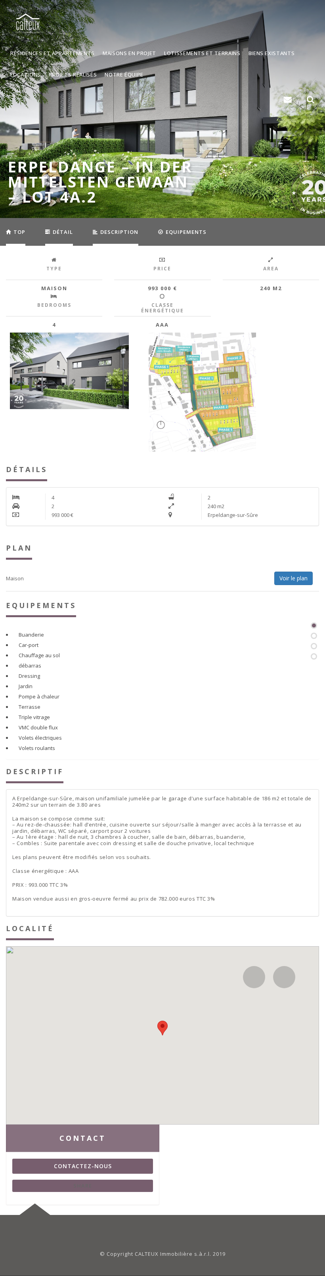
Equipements (185, 231)
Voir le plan (293, 578)
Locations (25, 74)
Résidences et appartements (52, 53)
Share (82, 1185)
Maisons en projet (129, 53)
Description (118, 231)
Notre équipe (124, 74)
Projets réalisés (73, 74)
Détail (62, 231)
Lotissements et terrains (202, 53)
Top (18, 231)
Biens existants (272, 53)
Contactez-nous (83, 1166)
